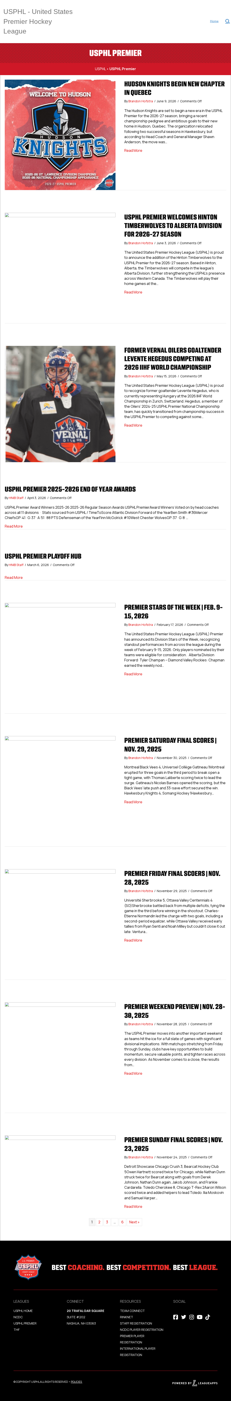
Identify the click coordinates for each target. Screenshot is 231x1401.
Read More (133, 150)
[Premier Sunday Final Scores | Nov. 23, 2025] (60, 1171)
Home (214, 21)
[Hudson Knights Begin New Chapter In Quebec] (60, 134)
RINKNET (126, 1317)
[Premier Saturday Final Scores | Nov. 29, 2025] (60, 790)
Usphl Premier (25, 1323)
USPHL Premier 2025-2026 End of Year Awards (70, 489)
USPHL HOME (23, 1311)
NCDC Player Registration (141, 1329)
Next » (134, 1222)
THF (17, 1329)
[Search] (225, 21)
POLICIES (76, 1382)
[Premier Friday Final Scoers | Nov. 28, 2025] (60, 924)
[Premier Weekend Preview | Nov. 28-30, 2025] (60, 1057)
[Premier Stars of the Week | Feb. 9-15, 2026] (60, 657)
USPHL (100, 68)
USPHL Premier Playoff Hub (43, 556)
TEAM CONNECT (132, 1311)
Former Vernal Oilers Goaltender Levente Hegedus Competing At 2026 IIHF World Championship (172, 359)
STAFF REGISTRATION (136, 1323)
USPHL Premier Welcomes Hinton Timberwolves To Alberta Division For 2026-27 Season (173, 226)
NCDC (18, 1317)
